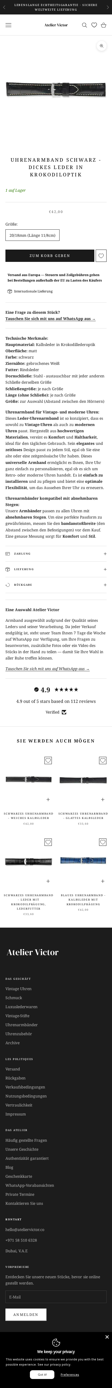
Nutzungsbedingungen (26, 1096)
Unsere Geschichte (21, 1149)
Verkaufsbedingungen (25, 1087)
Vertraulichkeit (18, 1105)
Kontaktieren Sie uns (24, 1203)
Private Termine (19, 1194)
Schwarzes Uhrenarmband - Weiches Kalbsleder (28, 816)
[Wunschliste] (94, 25)
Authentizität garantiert (27, 1158)
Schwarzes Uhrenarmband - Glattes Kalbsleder (83, 816)
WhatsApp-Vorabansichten (29, 1185)
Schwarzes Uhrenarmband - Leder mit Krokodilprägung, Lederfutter (28, 901)
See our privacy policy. (54, 1364)
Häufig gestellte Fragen (26, 1140)
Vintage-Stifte (17, 1015)
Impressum (15, 1114)
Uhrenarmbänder (21, 1024)
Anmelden (26, 1314)
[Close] (107, 1337)
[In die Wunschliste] (101, 256)
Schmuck (13, 997)
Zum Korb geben (50, 255)
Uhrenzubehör (18, 1033)
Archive (12, 1042)
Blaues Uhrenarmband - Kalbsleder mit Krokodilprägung (83, 899)
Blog (9, 1167)
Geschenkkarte (18, 1176)
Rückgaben (15, 1078)
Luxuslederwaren (21, 1006)
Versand (12, 1069)
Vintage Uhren (18, 988)
